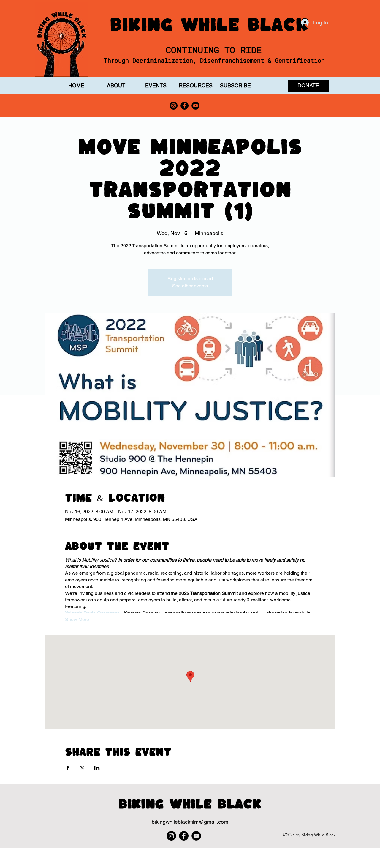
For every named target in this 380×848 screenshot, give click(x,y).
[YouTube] (195, 106)
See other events (190, 286)
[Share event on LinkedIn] (97, 768)
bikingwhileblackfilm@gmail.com (190, 822)
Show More (77, 619)
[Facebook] (184, 106)
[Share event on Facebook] (68, 768)
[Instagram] (174, 106)
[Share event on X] (82, 768)
